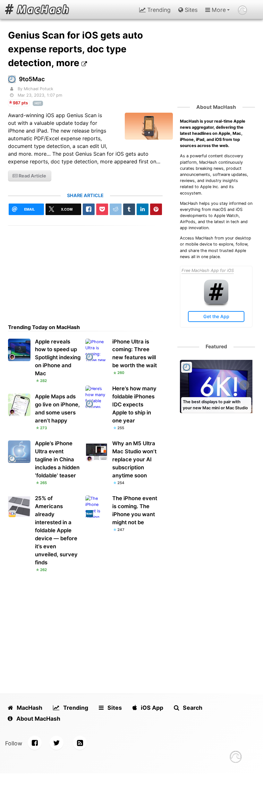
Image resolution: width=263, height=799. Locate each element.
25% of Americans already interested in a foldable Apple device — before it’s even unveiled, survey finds (56, 530)
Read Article (32, 175)
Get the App (216, 316)
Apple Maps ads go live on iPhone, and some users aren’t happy (57, 408)
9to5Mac (32, 79)
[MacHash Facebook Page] (35, 743)
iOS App (151, 707)
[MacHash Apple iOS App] (216, 302)
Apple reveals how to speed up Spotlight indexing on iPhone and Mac (58, 357)
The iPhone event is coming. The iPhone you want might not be (134, 510)
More (218, 9)
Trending (158, 9)
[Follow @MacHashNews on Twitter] (56, 743)
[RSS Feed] (80, 743)
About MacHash (216, 107)
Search (192, 707)
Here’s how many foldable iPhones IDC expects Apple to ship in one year (134, 404)
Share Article (85, 195)
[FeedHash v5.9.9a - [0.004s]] (235, 758)
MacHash (28, 707)
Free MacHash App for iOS (208, 270)
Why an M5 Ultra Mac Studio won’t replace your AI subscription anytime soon (134, 459)
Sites (190, 9)
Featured (216, 346)
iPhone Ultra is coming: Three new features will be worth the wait (134, 353)
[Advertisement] (85, 271)
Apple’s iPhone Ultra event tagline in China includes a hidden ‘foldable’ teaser (57, 459)
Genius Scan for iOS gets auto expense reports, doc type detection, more (75, 49)
